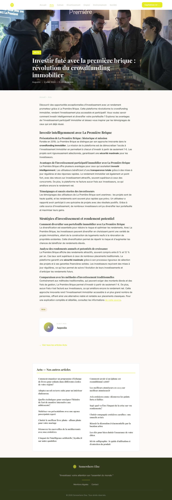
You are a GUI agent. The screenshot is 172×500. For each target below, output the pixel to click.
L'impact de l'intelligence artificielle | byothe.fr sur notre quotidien (60, 439)
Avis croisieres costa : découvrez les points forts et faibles (110, 398)
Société (113, 5)
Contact (95, 484)
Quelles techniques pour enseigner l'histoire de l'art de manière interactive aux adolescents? (59, 402)
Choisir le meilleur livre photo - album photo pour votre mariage (59, 421)
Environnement (100, 5)
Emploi (87, 5)
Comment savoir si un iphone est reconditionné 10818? (105, 380)
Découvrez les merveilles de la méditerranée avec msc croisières (59, 430)
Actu (52, 5)
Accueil (43, 5)
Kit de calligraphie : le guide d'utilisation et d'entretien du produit (110, 442)
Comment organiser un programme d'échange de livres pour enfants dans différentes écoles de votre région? (60, 381)
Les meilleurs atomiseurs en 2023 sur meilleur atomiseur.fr (107, 389)
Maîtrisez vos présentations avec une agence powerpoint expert (59, 412)
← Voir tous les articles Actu (53, 345)
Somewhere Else (89, 466)
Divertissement (73, 5)
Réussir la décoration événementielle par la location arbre (110, 425)
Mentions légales (81, 484)
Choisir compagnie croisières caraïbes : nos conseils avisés (110, 416)
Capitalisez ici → (152, 5)
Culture (60, 5)
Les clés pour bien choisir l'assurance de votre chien (111, 434)
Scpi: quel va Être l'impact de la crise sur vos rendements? (111, 407)
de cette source (113, 300)
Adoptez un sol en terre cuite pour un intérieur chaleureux (60, 392)
